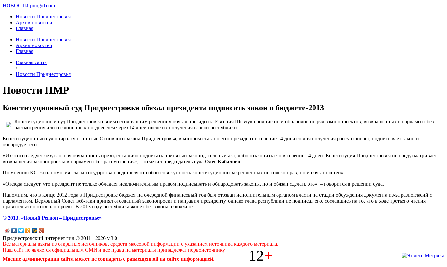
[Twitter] (21, 230)
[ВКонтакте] (14, 230)
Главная (24, 28)
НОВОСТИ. (16, 5)
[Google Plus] (41, 230)
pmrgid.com (42, 5)
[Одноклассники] (28, 230)
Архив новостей (34, 22)
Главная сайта (31, 62)
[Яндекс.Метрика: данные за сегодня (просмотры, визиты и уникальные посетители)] (423, 255)
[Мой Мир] (34, 230)
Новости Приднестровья (43, 16)
